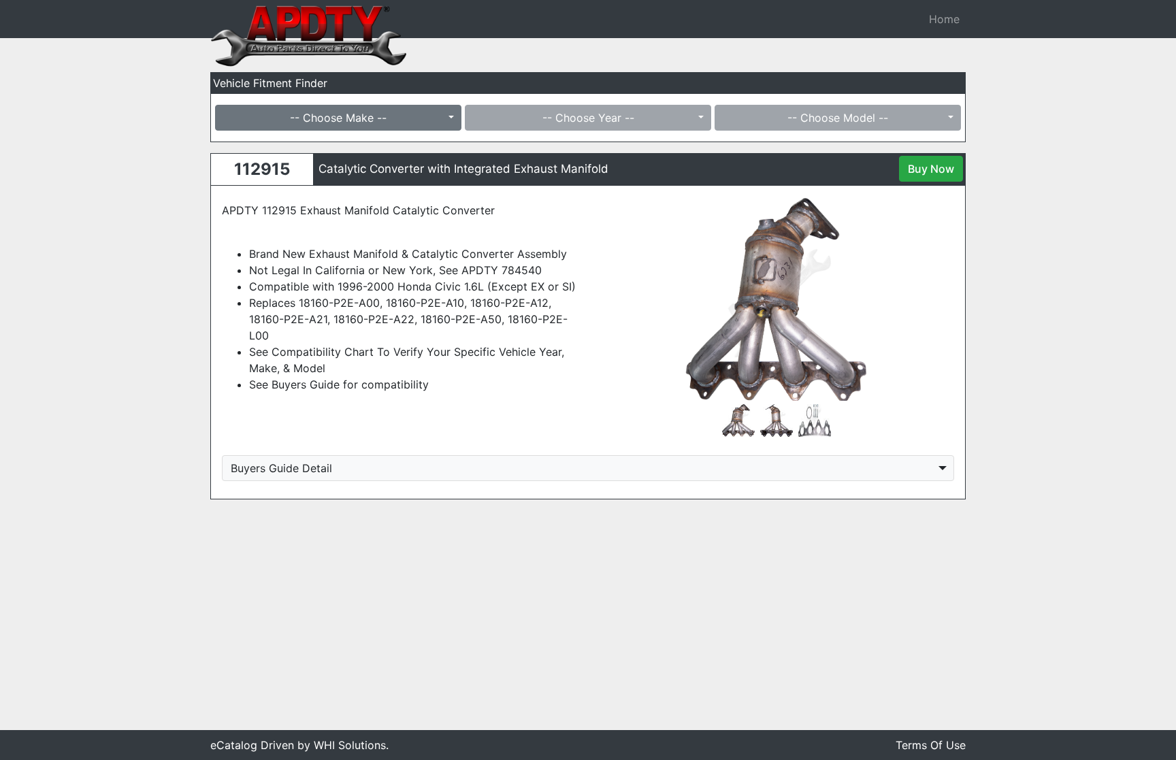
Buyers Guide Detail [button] (281, 468)
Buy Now (931, 169)
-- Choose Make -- (338, 118)
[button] (624, 299)
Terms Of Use (931, 745)
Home (944, 19)
